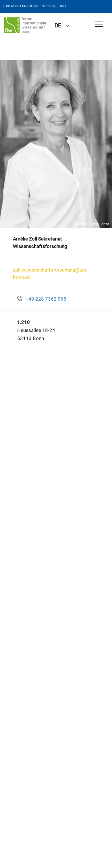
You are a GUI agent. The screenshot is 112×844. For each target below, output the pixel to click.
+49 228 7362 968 (46, 299)
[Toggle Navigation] (99, 24)
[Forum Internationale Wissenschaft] (25, 25)
